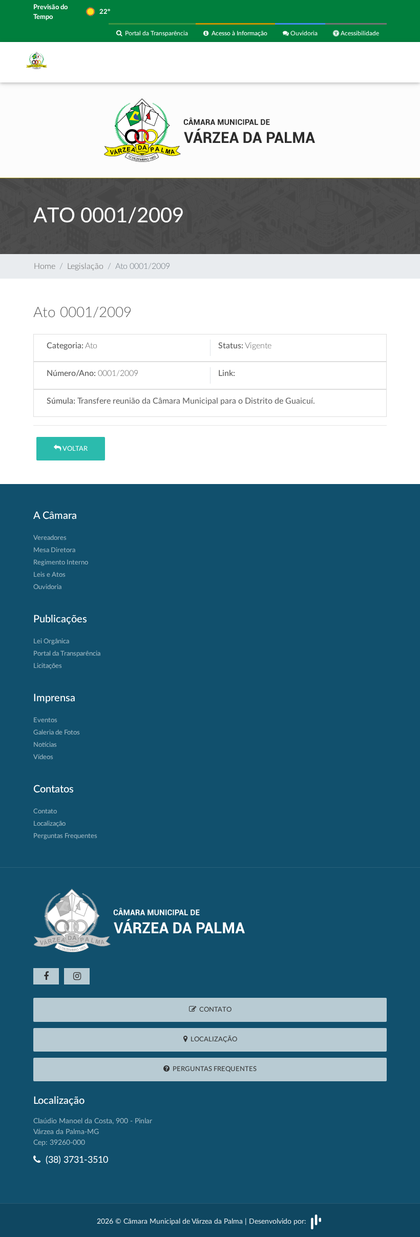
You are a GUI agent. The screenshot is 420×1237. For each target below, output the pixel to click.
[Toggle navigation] (373, 62)
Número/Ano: (71, 373)
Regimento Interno (60, 562)
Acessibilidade (359, 33)
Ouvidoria (303, 33)
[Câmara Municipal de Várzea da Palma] (210, 129)
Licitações (47, 666)
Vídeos (43, 757)
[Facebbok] (46, 976)
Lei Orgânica (51, 641)
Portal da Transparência (155, 33)
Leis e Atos (49, 575)
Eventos (45, 720)
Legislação (85, 266)
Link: (226, 373)
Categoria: (65, 346)
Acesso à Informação (237, 33)
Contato (45, 811)
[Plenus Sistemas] (316, 1221)
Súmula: (61, 401)
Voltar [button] (74, 449)
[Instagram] (77, 976)
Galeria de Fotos (56, 732)
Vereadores (50, 538)
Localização (49, 824)
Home (44, 266)
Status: (230, 346)
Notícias (45, 745)
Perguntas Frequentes (65, 836)
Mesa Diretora (54, 550)
